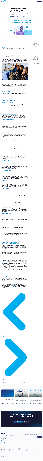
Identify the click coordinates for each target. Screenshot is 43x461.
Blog (24, 1)
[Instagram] (6, 442)
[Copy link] (27, 382)
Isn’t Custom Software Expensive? (8, 222)
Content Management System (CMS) (7, 102)
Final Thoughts (5, 276)
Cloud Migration (2, 455)
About (27, 1)
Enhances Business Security (6, 180)
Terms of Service (36, 449)
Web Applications (3, 450)
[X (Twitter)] (3, 442)
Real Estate (10, 450)
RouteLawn (19, 451)
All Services (2, 456)
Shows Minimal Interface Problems (7, 160)
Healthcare (10, 449)
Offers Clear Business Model (6, 170)
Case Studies (21, 1)
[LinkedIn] (1, 442)
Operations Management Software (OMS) (8, 119)
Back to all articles (5, 382)
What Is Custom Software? (7, 91)
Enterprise (10, 455)
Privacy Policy (36, 448)
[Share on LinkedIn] (25, 382)
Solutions (17, 1)
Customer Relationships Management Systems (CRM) (10, 107)
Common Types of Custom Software (8, 100)
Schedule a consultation (18, 421)
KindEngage (19, 448)
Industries (13, 1)
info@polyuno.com (4, 438)
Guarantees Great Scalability (6, 207)
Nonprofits (10, 448)
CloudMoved (19, 449)
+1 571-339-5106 (32, 1)
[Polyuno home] (4, 1)
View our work (26, 421)
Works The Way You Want (6, 151)
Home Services (11, 451)
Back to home (4, 334)
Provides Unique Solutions (6, 142)
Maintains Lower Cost (5, 193)
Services (10, 1)
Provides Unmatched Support (6, 213)
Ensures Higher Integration (6, 200)
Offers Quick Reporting (5, 188)
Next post (3, 336)
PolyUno (15, 285)
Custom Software (3, 448)
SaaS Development (3, 449)
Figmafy (19, 450)
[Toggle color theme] (35, 1)
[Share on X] (24, 382)
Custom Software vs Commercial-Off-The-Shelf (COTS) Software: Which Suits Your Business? (11, 243)
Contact (27, 451)
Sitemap (35, 450)
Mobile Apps (2, 451)
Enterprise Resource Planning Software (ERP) (9, 114)
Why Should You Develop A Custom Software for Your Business (13, 132)
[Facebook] (4, 442)
